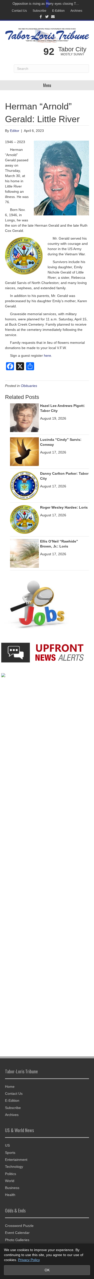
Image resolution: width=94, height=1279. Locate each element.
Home (10, 1087)
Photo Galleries (17, 1240)
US (7, 1145)
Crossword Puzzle (19, 1226)
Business (12, 1188)
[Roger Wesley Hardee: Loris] (24, 519)
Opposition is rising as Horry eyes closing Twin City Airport (46, 3)
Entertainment (16, 1160)
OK (47, 1270)
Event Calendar (17, 1233)
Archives (76, 10)
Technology (14, 1167)
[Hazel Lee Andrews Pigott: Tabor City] (24, 418)
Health (10, 1195)
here (47, 356)
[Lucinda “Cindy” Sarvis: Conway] (24, 452)
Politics (10, 1174)
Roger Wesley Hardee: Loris (64, 507)
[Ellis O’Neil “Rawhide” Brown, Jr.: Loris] (24, 553)
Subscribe (39, 10)
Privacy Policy (29, 1260)
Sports (10, 1153)
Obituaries (29, 386)
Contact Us (19, 10)
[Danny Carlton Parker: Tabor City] (24, 485)
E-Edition (58, 10)
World (9, 1181)
